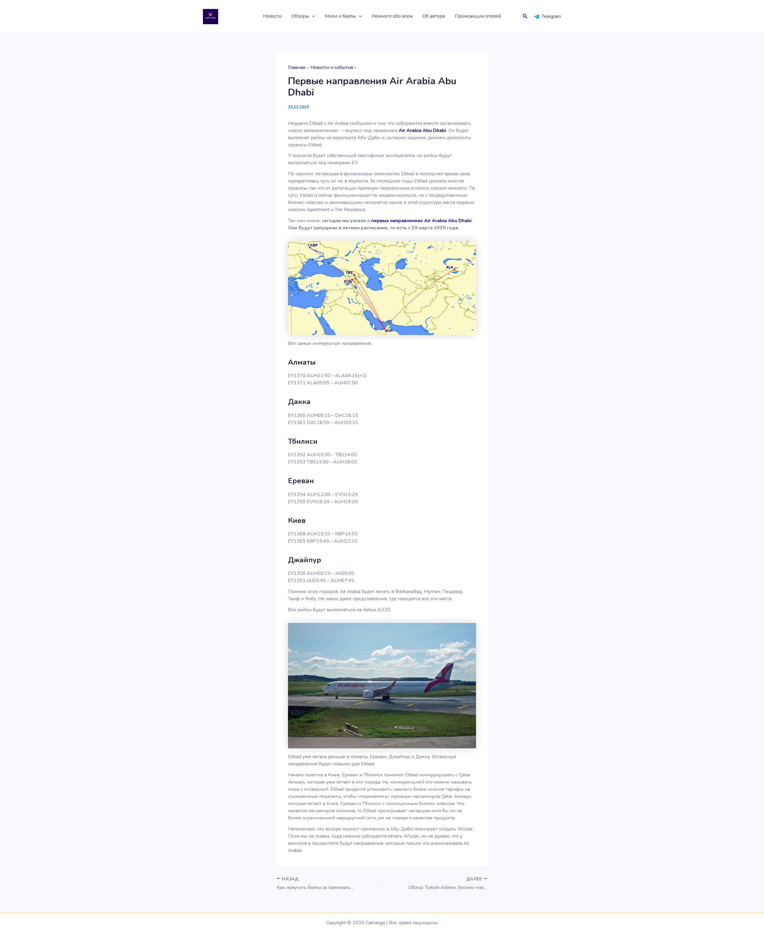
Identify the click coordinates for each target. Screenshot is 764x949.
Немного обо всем (392, 16)
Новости (272, 16)
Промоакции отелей (478, 16)
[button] (312, 16)
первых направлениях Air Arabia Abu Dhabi (421, 220)
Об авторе (433, 16)
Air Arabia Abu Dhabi (422, 130)
